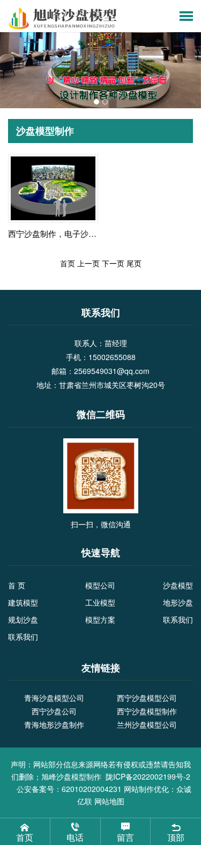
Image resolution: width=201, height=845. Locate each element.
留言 (125, 837)
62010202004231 (92, 788)
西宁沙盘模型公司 (147, 697)
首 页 (16, 585)
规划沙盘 (23, 619)
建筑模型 (23, 602)
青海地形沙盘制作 (54, 724)
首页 (24, 837)
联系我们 (178, 619)
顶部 (175, 837)
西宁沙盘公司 (54, 711)
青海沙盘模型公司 (54, 697)
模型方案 (100, 619)
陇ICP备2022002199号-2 (148, 776)
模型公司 (100, 585)
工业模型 (100, 602)
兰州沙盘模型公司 (147, 724)
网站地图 (109, 801)
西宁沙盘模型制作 (147, 711)
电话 (75, 837)
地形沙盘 (178, 602)
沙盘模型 (178, 585)
